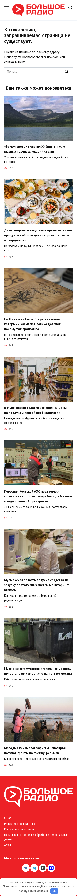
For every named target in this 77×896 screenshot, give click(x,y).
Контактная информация (20, 829)
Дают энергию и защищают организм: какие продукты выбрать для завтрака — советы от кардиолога (38, 235)
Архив (8, 845)
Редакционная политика (19, 824)
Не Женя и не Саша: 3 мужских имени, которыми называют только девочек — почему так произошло (34, 324)
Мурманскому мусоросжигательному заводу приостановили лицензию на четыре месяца (38, 670)
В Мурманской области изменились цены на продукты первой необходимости (35, 409)
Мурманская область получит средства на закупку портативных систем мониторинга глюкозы (36, 585)
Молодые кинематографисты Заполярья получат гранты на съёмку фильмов (35, 750)
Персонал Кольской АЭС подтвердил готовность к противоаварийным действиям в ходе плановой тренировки (38, 496)
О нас (7, 818)
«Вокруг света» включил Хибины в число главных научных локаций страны (34, 148)
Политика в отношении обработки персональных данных (36, 837)
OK (54, 891)
